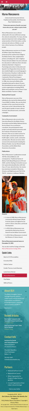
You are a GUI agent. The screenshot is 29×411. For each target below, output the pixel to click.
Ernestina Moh (8, 260)
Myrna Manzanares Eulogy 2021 (11, 248)
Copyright (24, 400)
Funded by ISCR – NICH (14, 394)
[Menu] (2, 2)
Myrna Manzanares (9, 275)
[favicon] (6, 2)
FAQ (2, 400)
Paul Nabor (7, 279)
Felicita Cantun (8, 264)
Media (7, 400)
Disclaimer (17, 400)
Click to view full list (14, 389)
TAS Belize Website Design (21, 406)
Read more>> (8, 308)
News (11, 400)
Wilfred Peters (8, 283)
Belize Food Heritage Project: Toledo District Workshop (13, 326)
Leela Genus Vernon (9, 272)
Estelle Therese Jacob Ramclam (13, 268)
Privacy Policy (14, 402)
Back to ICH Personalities (11, 257)
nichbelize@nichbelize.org (12, 359)
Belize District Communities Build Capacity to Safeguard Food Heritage (13, 320)
